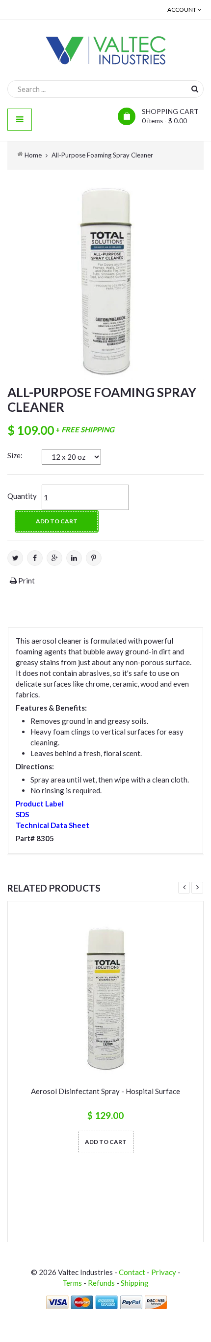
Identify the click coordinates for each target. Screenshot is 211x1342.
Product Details (50, 614)
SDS (22, 814)
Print (26, 580)
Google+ (54, 558)
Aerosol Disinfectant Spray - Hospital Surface (105, 1091)
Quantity (22, 496)
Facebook (35, 558)
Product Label (40, 803)
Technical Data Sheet (52, 825)
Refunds (101, 1282)
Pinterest (94, 558)
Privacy (163, 1272)
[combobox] (105, 89)
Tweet (15, 558)
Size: (15, 455)
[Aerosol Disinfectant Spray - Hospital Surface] (105, 998)
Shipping (135, 1282)
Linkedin (74, 558)
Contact (132, 1272)
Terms (72, 1282)
